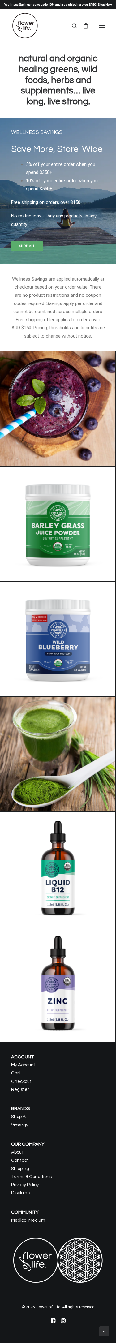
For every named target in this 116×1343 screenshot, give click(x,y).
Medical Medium (28, 1220)
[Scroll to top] (104, 1331)
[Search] (71, 25)
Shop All (19, 1116)
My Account (23, 1065)
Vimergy (19, 1125)
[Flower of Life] (25, 26)
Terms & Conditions (31, 1176)
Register (20, 1089)
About (17, 1152)
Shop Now (105, 4)
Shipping (20, 1168)
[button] (102, 25)
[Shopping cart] (82, 25)
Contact (20, 1160)
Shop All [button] (27, 246)
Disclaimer (22, 1192)
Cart (16, 1073)
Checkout (21, 1081)
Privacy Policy (25, 1184)
